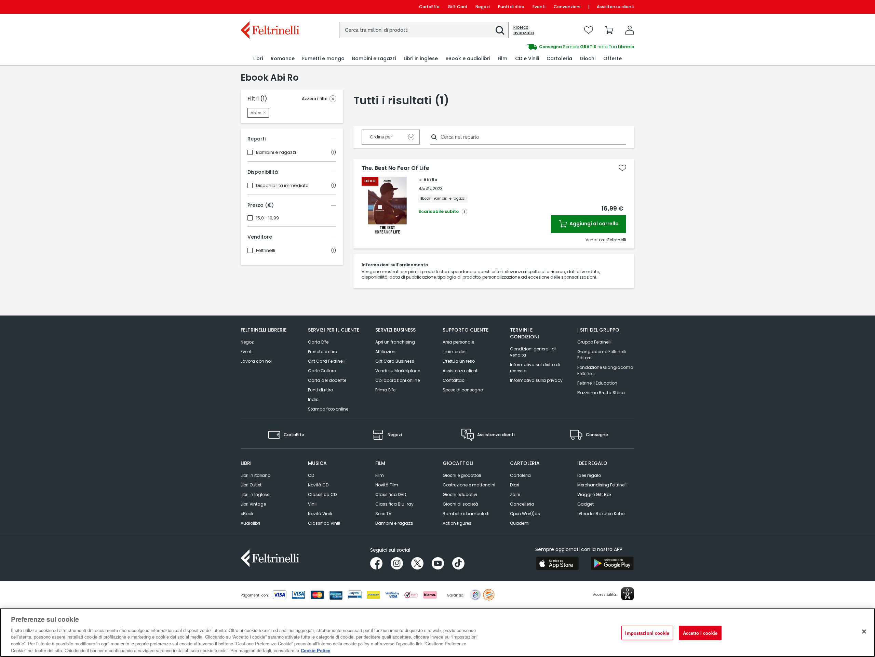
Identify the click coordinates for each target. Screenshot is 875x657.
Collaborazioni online (397, 380)
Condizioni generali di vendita (533, 352)
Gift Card (457, 7)
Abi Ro (430, 180)
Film (379, 475)
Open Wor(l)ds (525, 514)
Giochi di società (460, 504)
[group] (536, 47)
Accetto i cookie (700, 633)
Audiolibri (250, 523)
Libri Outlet (251, 485)
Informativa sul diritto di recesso (535, 368)
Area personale (458, 342)
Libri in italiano (255, 475)
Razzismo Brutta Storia (601, 392)
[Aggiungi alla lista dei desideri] (622, 168)
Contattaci (454, 380)
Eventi (539, 7)
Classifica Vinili (324, 523)
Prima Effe (385, 390)
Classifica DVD (390, 494)
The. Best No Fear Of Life (395, 168)
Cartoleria (520, 475)
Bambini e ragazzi (276, 152)
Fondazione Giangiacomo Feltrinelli (605, 370)
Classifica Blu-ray (394, 504)
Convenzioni (567, 7)
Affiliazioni (385, 351)
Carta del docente (327, 380)
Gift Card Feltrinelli (327, 361)
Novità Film (386, 485)
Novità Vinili (320, 514)
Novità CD (318, 485)
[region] (437, 632)
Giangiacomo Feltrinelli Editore (601, 355)
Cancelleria (522, 504)
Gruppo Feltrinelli (594, 342)
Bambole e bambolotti (466, 514)
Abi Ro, (425, 188)
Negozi (482, 7)
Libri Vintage (253, 504)
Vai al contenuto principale (269, 6)
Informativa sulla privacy (536, 380)
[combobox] (424, 30)
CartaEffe (429, 7)
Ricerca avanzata (523, 30)
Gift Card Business (394, 361)
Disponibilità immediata (282, 185)
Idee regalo (589, 475)
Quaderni (519, 523)
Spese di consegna (463, 390)
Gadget (585, 504)
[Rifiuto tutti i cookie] (864, 631)
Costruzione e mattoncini (469, 485)
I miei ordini (455, 351)
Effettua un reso (459, 361)
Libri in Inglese (255, 494)
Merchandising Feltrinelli (602, 485)
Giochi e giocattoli (462, 475)
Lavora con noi (256, 361)
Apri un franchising (395, 342)
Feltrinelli (265, 250)
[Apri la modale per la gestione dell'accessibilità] (627, 594)
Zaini (515, 494)
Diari (514, 485)
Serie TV (383, 514)
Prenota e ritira (322, 351)
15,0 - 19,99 (267, 218)
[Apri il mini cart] (609, 30)
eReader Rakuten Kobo (600, 514)
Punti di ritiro (511, 7)
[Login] (629, 30)
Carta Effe (318, 342)
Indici (314, 399)
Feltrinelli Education (597, 383)
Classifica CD (322, 494)
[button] (500, 30)
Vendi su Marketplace (397, 371)
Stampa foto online (328, 409)
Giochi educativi (460, 494)
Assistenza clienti (615, 7)
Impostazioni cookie (647, 633)
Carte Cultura (322, 371)
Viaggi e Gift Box (594, 494)
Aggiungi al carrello (593, 223)
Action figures (457, 523)
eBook (247, 514)
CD (311, 475)
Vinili (313, 504)
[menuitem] (258, 58)
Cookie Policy (315, 650)
